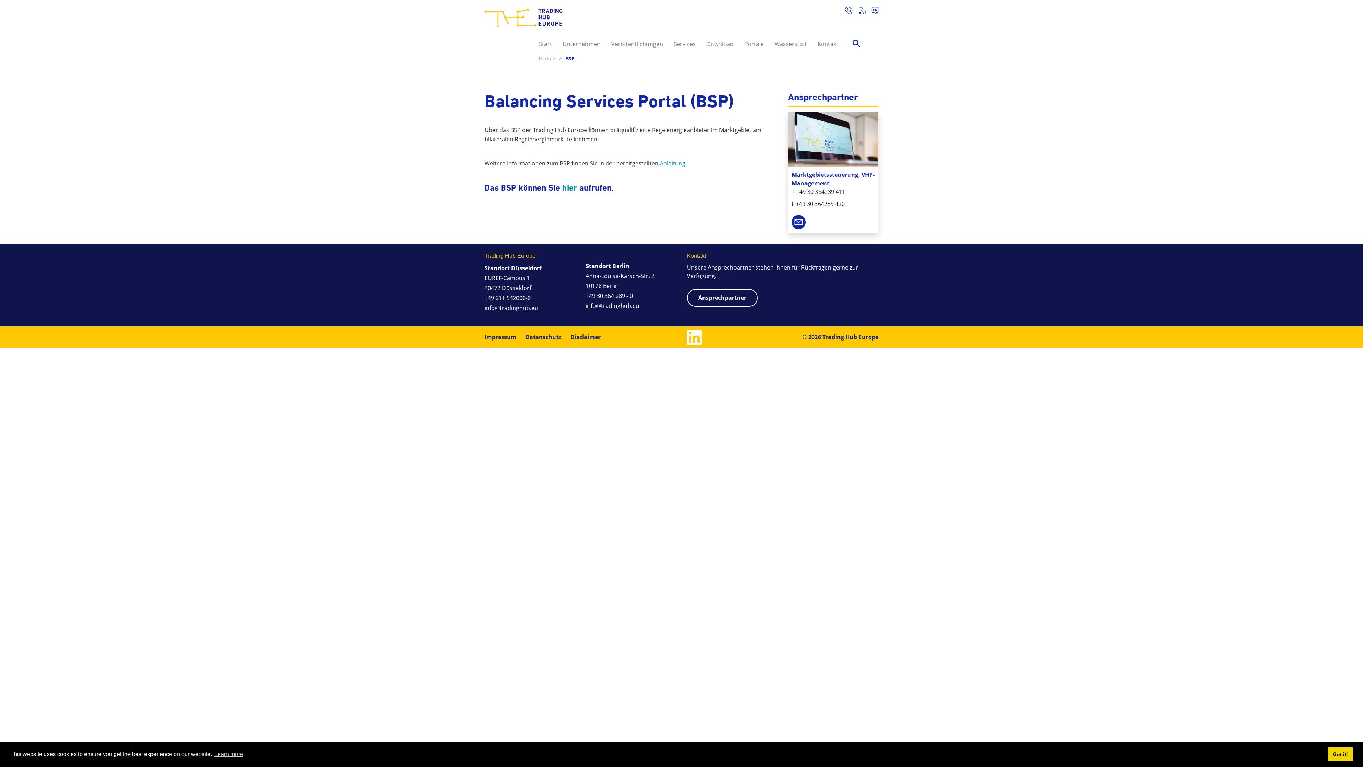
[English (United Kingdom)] (872, 12)
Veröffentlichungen (637, 44)
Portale (754, 44)
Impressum (500, 337)
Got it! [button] (1340, 754)
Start (545, 44)
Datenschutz (543, 337)
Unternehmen (582, 44)
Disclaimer (585, 337)
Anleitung (672, 163)
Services (685, 44)
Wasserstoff (790, 44)
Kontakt (827, 44)
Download (720, 44)
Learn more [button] (228, 754)
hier (569, 188)
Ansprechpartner (722, 297)
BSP (570, 58)
